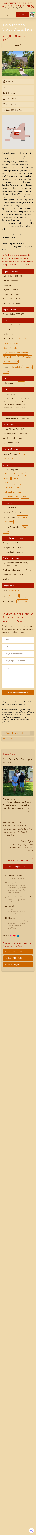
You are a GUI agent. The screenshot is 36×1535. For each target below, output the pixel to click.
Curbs (17, 483)
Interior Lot (22, 517)
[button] (18, 131)
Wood (6, 371)
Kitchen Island (9, 357)
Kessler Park (22, 601)
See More (7, 814)
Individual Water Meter (13, 492)
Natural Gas (8, 458)
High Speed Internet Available (16, 352)
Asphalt (7, 478)
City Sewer (16, 478)
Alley (23, 474)
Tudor (22, 596)
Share (17, 45)
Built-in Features (25, 339)
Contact (21, 14)
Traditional (13, 596)
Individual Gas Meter (12, 487)
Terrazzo (28, 367)
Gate (25, 527)
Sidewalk (24, 496)
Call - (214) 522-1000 (16, 951)
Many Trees (8, 522)
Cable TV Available (11, 343)
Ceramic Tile (17, 367)
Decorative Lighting (12, 348)
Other (21, 383)
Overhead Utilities (11, 496)
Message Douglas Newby (18, 692)
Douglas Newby (9, 754)
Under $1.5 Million (16, 590)
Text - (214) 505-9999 (16, 958)
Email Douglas (14, 964)
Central (22, 454)
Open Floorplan (24, 357)
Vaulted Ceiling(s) (11, 361)
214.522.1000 (23, 265)
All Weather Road (11, 474)
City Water (8, 483)
